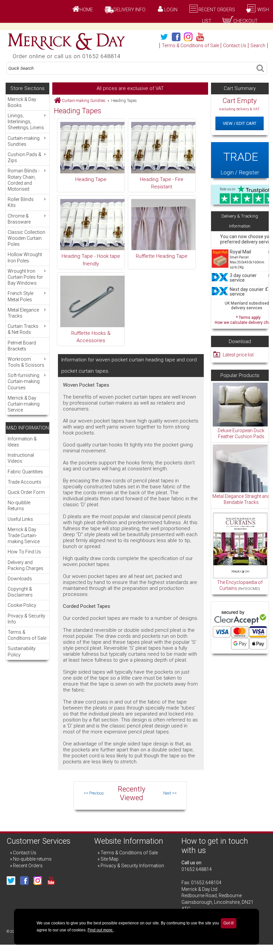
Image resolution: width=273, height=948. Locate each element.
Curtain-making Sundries (84, 100)
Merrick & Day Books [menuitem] (22, 102)
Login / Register (239, 163)
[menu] (27, 254)
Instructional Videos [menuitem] (21, 458)
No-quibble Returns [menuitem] (19, 505)
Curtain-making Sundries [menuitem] (24, 141)
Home (86, 9)
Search (257, 45)
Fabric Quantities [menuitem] (25, 471)
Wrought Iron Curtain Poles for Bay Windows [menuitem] (25, 277)
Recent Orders (216, 9)
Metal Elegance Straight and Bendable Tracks (241, 499)
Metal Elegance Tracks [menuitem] (23, 313)
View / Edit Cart (239, 123)
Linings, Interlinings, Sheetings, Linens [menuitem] (26, 121)
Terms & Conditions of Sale (190, 45)
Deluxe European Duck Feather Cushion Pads (241, 433)
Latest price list (238, 354)
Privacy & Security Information (132, 865)
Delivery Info (129, 9)
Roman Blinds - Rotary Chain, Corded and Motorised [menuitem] (24, 180)
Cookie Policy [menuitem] (22, 605)
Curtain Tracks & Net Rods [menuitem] (23, 329)
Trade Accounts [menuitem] (24, 482)
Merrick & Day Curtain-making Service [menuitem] (24, 404)
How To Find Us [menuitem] (24, 551)
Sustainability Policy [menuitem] (22, 651)
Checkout (245, 21)
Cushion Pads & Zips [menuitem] (24, 157)
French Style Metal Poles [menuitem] (20, 296)
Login (170, 9)
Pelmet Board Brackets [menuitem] (22, 345)
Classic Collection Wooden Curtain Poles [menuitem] (26, 238)
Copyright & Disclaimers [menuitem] (20, 592)
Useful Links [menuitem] (20, 519)
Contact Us (234, 45)
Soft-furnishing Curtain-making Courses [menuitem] (24, 381)
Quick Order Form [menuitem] (26, 492)
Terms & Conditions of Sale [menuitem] (27, 635)
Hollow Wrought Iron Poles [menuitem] (25, 257)
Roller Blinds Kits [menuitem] (21, 202)
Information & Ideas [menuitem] (22, 441)
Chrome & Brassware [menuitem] (19, 219)
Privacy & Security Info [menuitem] (26, 618)
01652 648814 (196, 869)
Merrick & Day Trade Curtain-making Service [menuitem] (24, 535)
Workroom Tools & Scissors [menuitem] (26, 362)
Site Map (110, 859)
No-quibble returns (32, 859)
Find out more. (101, 930)
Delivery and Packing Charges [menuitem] (25, 565)
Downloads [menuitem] (20, 578)
